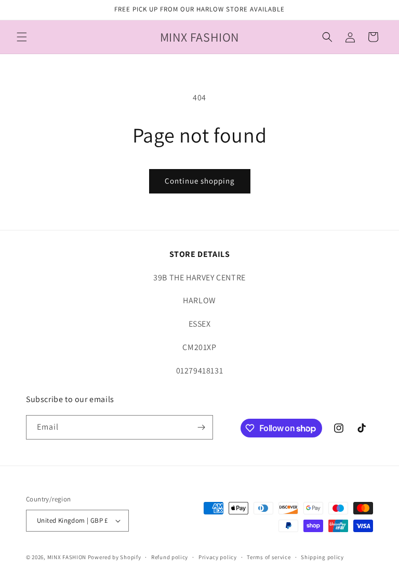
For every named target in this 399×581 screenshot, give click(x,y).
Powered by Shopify (114, 557)
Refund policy (169, 557)
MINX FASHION (66, 557)
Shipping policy (322, 557)
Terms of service (268, 557)
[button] (21, 36)
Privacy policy (217, 557)
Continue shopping (200, 181)
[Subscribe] (201, 427)
